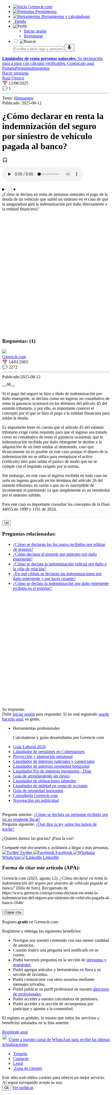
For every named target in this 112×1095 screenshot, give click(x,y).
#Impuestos (23, 98)
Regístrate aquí (15, 1032)
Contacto (21, 1058)
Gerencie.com (14, 356)
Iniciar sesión (35, 31)
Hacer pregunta (15, 73)
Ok (6, 1088)
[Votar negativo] (13, 386)
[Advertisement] (56, 277)
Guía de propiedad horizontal (38, 790)
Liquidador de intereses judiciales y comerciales (54, 761)
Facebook (63, 852)
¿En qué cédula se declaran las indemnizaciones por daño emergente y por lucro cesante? (57, 576)
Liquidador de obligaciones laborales (44, 781)
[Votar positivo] (4, 386)
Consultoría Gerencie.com (35, 795)
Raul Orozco (13, 78)
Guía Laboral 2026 (29, 746)
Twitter (26, 852)
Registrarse (33, 36)
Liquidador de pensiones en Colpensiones (49, 751)
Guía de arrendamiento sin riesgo (41, 776)
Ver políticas (22, 1087)
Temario (20, 1053)
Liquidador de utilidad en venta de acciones (50, 785)
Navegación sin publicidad (36, 800)
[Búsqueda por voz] (69, 48)
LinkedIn (50, 857)
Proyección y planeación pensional (43, 756)
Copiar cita (12, 912)
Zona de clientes (27, 1068)
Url (6, 523)
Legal (18, 1063)
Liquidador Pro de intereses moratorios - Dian (52, 771)
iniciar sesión (24, 714)
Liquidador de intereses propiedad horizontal (51, 766)
